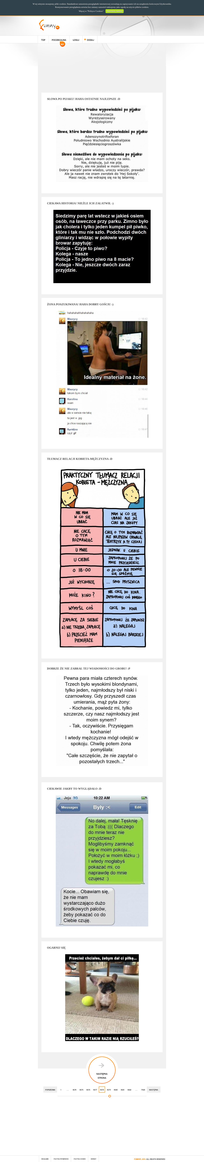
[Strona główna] (49, 29)
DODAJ (90, 39)
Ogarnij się (56, 947)
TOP (43, 39)
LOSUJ (76, 39)
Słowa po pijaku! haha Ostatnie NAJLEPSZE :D (83, 99)
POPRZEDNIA (50, 1089)
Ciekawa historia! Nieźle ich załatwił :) (80, 203)
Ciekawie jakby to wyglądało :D (74, 788)
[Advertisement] (102, 68)
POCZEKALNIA (59, 40)
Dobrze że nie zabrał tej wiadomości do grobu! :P (88, 668)
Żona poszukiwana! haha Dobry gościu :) (80, 304)
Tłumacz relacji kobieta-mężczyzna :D (79, 458)
